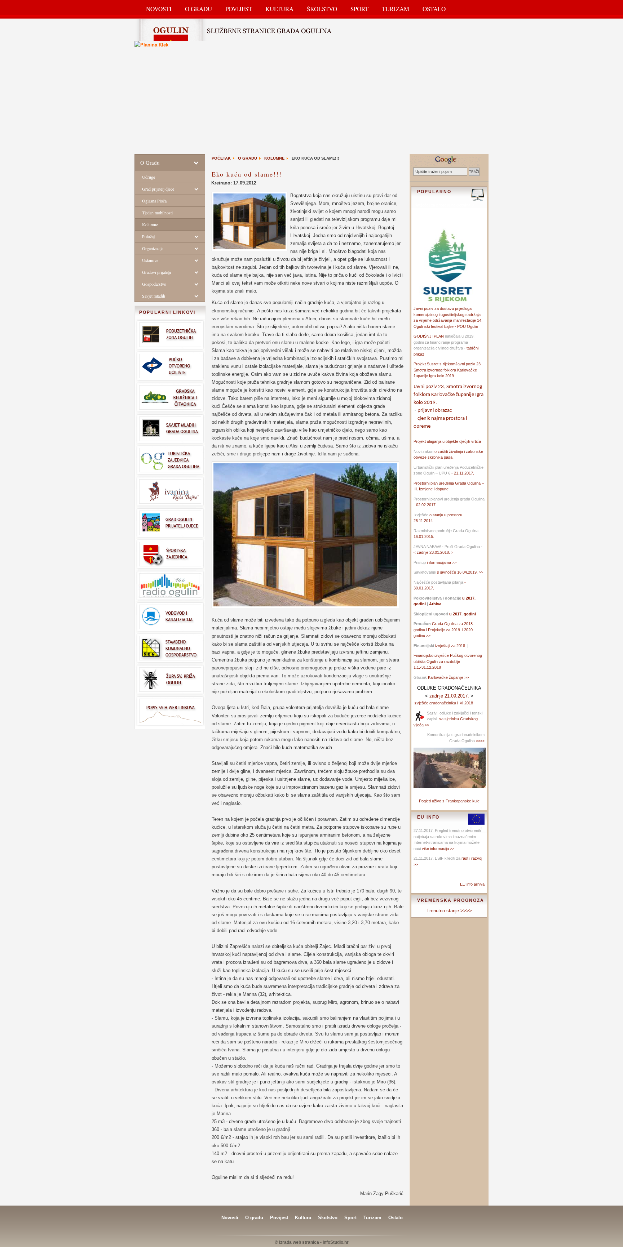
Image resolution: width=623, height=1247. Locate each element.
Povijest (238, 9)
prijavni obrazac (434, 410)
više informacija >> (438, 848)
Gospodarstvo (154, 284)
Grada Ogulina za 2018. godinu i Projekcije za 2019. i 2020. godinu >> (444, 630)
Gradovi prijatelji (156, 272)
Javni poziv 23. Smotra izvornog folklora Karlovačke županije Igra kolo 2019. (448, 370)
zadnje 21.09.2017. (449, 696)
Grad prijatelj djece (158, 189)
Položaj (148, 236)
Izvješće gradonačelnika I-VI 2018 (443, 703)
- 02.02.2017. (425, 505)
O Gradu (198, 9)
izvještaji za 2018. (450, 645)
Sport (359, 9)
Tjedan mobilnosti (157, 212)
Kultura (279, 9)
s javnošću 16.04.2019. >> (460, 572)
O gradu (254, 1217)
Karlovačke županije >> (448, 677)
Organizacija (152, 248)
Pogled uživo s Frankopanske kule (449, 801)
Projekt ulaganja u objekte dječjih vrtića (447, 441)
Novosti (159, 9)
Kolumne (150, 224)
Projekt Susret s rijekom (434, 364)
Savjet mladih (153, 296)
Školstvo (322, 9)
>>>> (480, 741)
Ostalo (434, 9)
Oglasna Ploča (154, 201)
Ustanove (150, 260)
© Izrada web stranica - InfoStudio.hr (312, 1242)
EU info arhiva (472, 884)
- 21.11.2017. (462, 473)
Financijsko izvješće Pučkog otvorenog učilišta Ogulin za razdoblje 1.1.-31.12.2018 (448, 661)
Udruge (148, 177)
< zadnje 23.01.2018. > (433, 552)
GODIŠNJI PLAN (429, 336)
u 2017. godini (462, 614)
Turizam (395, 9)
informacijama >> (441, 562)
